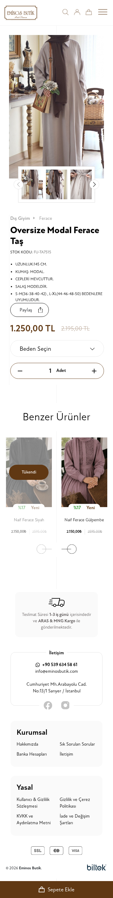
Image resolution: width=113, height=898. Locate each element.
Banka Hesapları (32, 754)
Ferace (45, 218)
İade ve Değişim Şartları (75, 819)
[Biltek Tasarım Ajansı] (96, 868)
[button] (94, 184)
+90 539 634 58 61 (59, 665)
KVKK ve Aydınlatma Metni (34, 819)
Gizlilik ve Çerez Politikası (75, 803)
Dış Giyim (20, 218)
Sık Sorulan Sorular (77, 744)
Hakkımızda (27, 744)
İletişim (66, 754)
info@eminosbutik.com (56, 671)
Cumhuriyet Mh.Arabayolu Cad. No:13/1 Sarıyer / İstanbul (57, 688)
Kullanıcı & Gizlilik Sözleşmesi (33, 803)
